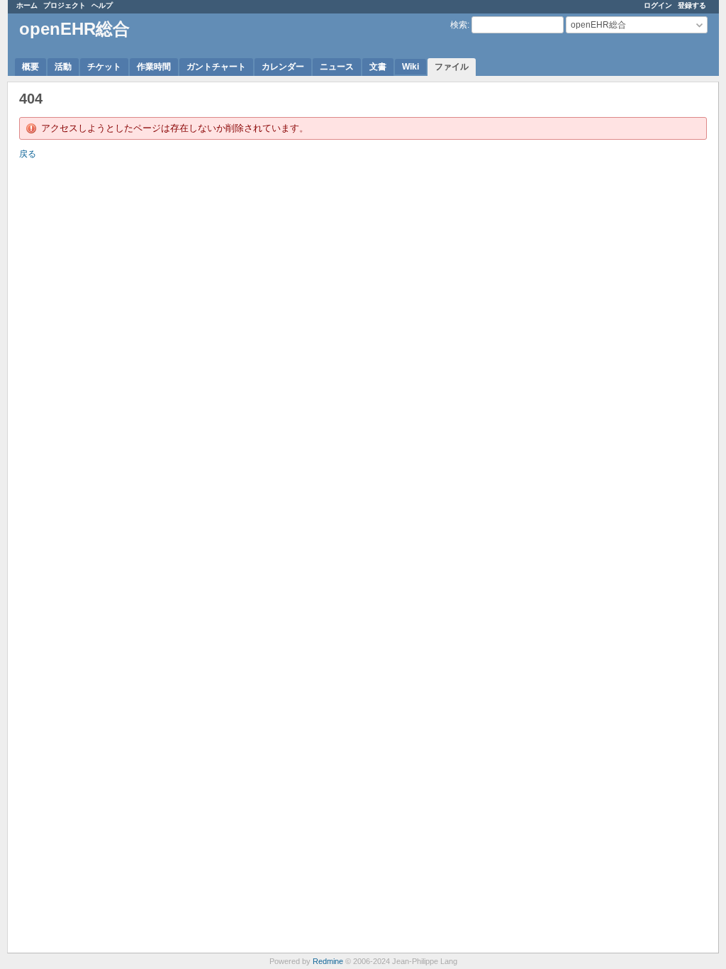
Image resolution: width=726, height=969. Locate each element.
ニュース (337, 67)
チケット (104, 67)
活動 (63, 67)
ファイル (452, 67)
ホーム (27, 5)
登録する (692, 5)
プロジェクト (64, 5)
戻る (27, 154)
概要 (30, 67)
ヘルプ (102, 5)
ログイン (658, 5)
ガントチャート (216, 67)
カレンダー (283, 67)
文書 (377, 67)
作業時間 (154, 67)
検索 (458, 25)
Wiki (410, 67)
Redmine (328, 961)
